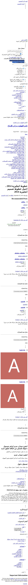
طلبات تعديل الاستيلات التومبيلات (16, 144)
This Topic (20, 73)
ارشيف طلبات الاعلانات (18, 162)
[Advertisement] (14, 24)
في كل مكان (19, 68)
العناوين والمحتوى (18, 86)
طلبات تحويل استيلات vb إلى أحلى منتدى (14, 139)
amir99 (23, 301)
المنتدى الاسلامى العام (18, 172)
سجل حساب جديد (23, 460)
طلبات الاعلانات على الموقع (17, 178)
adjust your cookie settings (21, 579)
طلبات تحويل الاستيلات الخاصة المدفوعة (14, 147)
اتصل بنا (22, 531)
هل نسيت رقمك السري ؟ (15, 57)
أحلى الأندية (21, 518)
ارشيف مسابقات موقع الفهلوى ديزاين (15, 164)
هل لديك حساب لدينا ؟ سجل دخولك (15, 46)
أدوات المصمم (20, 141)
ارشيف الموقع (20, 154)
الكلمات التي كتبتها (16, 79)
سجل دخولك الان (23, 470)
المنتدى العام (21, 171)
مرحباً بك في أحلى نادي (18, 90)
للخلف (19, 549)
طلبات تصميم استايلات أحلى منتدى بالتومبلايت (13, 176)
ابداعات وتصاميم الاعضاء (18, 159)
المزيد (20, 99)
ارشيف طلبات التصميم (18, 156)
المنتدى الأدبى (21, 169)
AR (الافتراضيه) (18, 528)
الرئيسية (22, 137)
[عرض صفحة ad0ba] (25, 182)
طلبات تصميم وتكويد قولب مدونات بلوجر (14, 174)
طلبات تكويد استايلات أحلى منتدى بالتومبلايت (13, 161)
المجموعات (18, 93)
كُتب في (20, 220)
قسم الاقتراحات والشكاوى (17, 166)
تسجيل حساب (20, 62)
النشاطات (21, 100)
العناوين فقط (19, 88)
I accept (25, 583)
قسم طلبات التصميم (19, 158)
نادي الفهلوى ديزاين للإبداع (17, 126)
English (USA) (18, 530)
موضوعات (20, 70)
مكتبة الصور (18, 96)
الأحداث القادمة (17, 97)
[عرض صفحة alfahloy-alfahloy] (22, 256)
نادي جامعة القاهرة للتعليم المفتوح (16, 512)
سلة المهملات (21, 155)
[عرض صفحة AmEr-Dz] (14, 379)
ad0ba (11, 195)
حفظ (26, 134)
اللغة (23, 527)
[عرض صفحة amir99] (25, 304)
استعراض (22, 92)
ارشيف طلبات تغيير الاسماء (17, 148)
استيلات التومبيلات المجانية (17, 168)
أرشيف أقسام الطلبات (18, 145)
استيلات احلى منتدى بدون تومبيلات (15, 175)
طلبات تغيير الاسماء (19, 149)
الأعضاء (22, 138)
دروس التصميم (20, 142)
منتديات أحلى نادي (19, 524)
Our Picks (19, 103)
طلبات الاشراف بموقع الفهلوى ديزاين (15, 152)
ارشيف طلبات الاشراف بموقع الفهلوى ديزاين (13, 151)
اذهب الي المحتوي (23, 1)
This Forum (20, 71)
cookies (12, 578)
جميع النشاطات (17, 102)
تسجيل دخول (18, 55)
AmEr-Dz (22, 350)
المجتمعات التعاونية (16, 95)
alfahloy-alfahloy (20, 253)
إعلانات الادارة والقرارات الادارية (16, 165)
